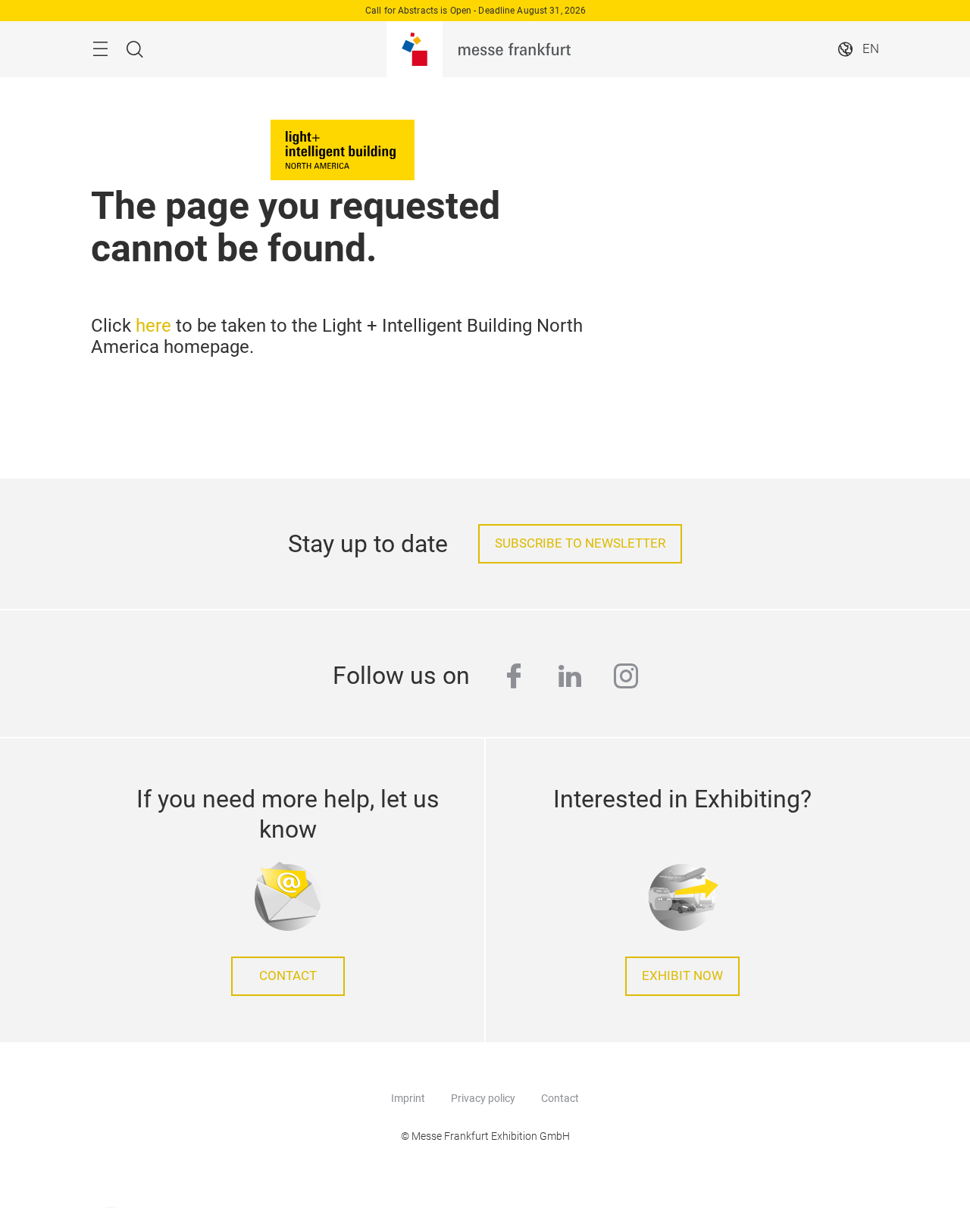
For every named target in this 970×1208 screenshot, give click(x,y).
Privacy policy (483, 1098)
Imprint (408, 1098)
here (153, 325)
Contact (288, 976)
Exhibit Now (682, 976)
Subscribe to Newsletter (580, 543)
